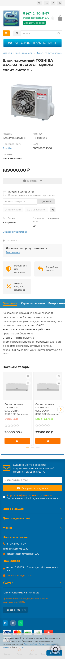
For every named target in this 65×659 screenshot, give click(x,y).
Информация (13, 508)
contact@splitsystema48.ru (22, 553)
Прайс (37, 43)
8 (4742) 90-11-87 (36, 13)
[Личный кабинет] (59, 3)
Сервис (25, 43)
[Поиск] (58, 33)
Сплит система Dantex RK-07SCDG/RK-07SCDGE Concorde (16, 409)
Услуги (8, 582)
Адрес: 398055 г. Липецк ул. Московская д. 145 (32, 569)
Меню (7, 527)
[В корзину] (17, 441)
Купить (46, 201)
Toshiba (7, 148)
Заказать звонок (34, 22)
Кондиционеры (24, 53)
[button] (4, 409)
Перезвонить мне (15, 609)
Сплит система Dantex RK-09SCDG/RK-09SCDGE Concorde (47, 409)
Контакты (49, 43)
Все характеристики (15, 231)
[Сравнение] (46, 3)
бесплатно (13, 252)
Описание (10, 303)
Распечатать (13, 240)
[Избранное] (39, 3)
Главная (7, 53)
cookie (22, 647)
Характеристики (33, 303)
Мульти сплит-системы (49, 53)
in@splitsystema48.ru (36, 17)
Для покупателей (16, 518)
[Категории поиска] (17, 33)
